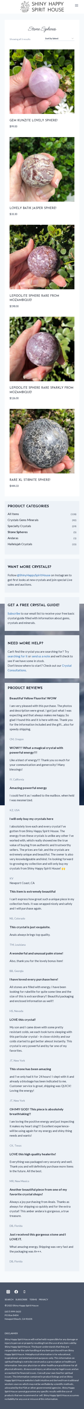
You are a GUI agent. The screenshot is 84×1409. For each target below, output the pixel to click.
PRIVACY (43, 1299)
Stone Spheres (18, 532)
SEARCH (9, 1299)
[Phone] (24, 1291)
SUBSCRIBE (21, 1299)
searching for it (18, 656)
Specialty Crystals (19, 526)
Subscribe (14, 613)
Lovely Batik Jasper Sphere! (33, 208)
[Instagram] (8, 1291)
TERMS (33, 1299)
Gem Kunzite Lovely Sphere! (33, 120)
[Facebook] (16, 1291)
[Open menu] (76, 6)
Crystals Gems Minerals (23, 520)
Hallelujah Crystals (20, 544)
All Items (13, 514)
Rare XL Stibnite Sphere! (30, 480)
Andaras (13, 538)
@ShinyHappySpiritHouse (33, 575)
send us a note (41, 656)
